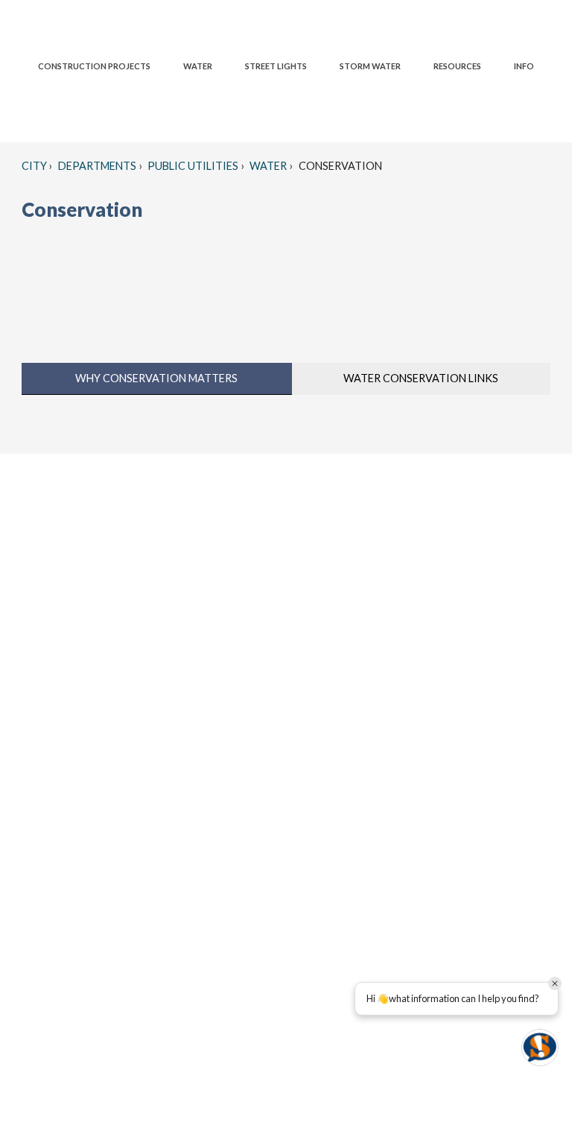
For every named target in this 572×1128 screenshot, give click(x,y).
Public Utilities (191, 165)
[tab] (157, 379)
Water (267, 165)
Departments (96, 165)
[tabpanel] (286, 416)
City (34, 165)
